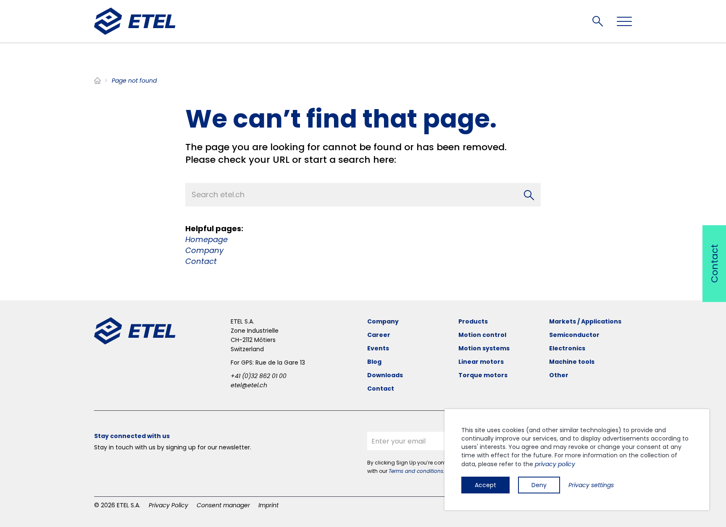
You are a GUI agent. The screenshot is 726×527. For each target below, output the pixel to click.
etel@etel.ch (249, 385)
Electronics (567, 348)
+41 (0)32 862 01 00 (259, 376)
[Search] (529, 194)
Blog (374, 361)
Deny (539, 485)
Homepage (206, 239)
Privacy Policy (168, 505)
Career (378, 335)
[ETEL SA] (135, 21)
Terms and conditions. (417, 471)
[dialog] (577, 459)
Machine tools (571, 361)
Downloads (385, 375)
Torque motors (483, 375)
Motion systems (484, 348)
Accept (485, 485)
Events (378, 348)
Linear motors (481, 361)
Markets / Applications (585, 321)
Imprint (268, 505)
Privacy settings (591, 485)
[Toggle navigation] (624, 21)
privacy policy (555, 464)
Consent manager (223, 505)
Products (473, 321)
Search (597, 21)
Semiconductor (574, 335)
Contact (201, 261)
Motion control (482, 335)
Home (97, 80)
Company (204, 250)
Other (558, 375)
